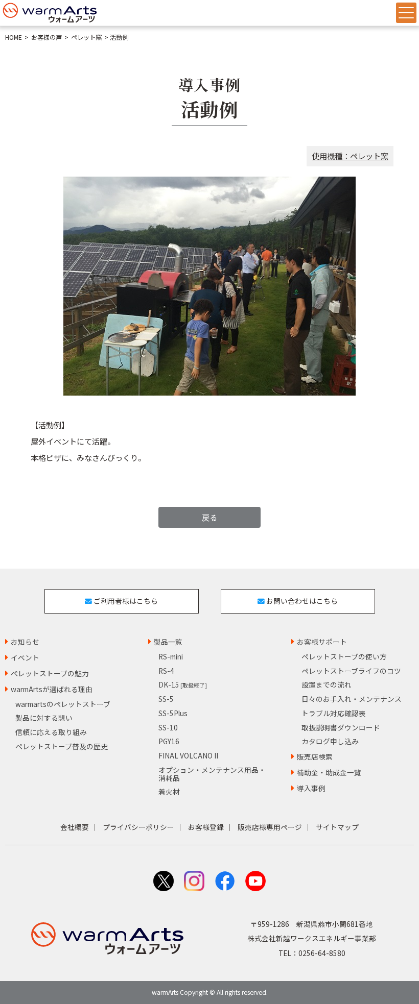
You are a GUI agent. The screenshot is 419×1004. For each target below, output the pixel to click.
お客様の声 (46, 37)
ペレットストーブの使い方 (344, 656)
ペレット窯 (86, 37)
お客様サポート (322, 641)
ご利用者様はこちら (125, 601)
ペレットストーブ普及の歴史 (61, 746)
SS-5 (166, 699)
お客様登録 (206, 827)
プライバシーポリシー (138, 827)
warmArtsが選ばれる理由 (51, 689)
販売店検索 (315, 756)
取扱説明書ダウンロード (340, 727)
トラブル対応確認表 (333, 713)
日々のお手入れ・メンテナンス (351, 699)
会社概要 (74, 827)
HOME (13, 37)
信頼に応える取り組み (51, 732)
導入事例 (311, 788)
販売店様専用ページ (270, 827)
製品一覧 (168, 641)
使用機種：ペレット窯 (350, 155)
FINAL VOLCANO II (188, 755)
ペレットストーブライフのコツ (351, 671)
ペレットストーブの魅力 (50, 673)
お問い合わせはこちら (301, 601)
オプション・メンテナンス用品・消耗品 (212, 774)
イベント (25, 657)
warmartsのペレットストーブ (62, 704)
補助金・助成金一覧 (329, 772)
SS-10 (168, 727)
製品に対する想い (44, 718)
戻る (209, 517)
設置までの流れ (326, 684)
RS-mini (170, 656)
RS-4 (166, 671)
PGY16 (168, 741)
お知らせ (25, 641)
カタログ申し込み (330, 741)
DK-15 (182, 684)
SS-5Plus (173, 713)
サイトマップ (337, 827)
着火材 (169, 792)
